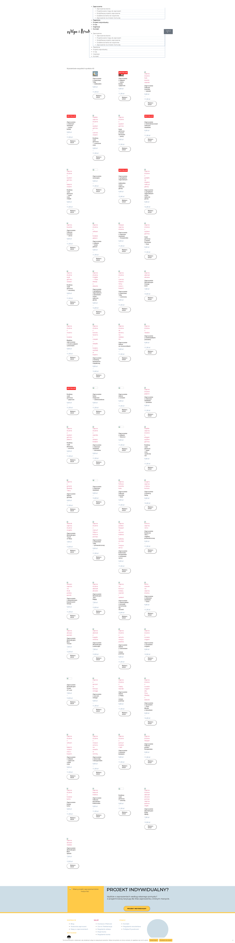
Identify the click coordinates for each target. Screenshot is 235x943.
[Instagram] (72, 3)
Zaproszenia (97, 6)
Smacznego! (153, 940)
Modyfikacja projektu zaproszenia (108, 13)
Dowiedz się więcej (165, 940)
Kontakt (96, 29)
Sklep (96, 920)
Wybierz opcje (98, 96)
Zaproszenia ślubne (103, 9)
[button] (127, 31)
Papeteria (96, 20)
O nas (95, 24)
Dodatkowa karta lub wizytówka (108, 16)
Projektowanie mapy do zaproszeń (109, 11)
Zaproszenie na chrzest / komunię (108, 18)
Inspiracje (96, 27)
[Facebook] (69, 3)
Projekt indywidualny (101, 22)
